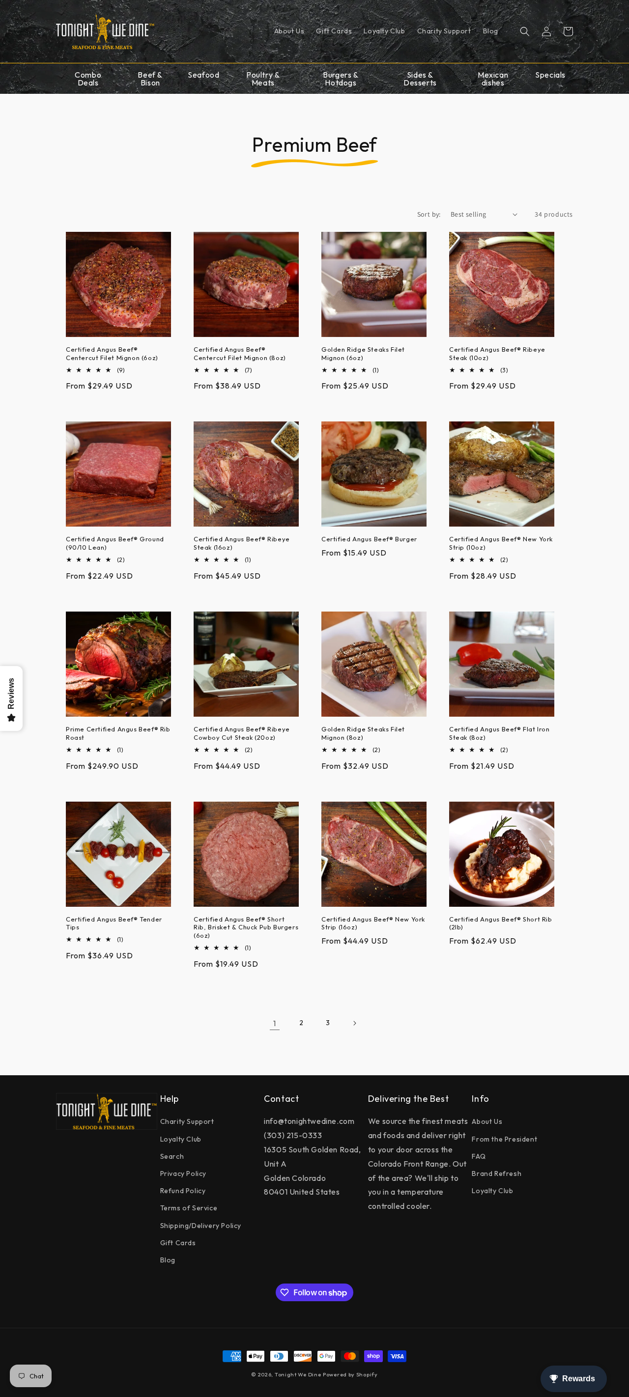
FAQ (479, 1156)
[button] (525, 31)
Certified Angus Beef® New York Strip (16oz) (373, 923)
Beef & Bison (150, 78)
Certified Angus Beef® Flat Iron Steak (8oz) (499, 733)
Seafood (203, 75)
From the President (504, 1139)
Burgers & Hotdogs (340, 78)
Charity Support (187, 1121)
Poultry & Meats (263, 78)
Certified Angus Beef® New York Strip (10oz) (501, 543)
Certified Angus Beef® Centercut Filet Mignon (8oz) (240, 353)
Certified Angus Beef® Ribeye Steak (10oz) (497, 353)
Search (172, 1156)
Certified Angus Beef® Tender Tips (114, 923)
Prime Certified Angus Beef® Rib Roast (118, 733)
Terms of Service (189, 1207)
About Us (487, 1121)
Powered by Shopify (350, 1374)
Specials (550, 75)
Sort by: (429, 214)
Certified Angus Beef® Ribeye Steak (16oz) (242, 543)
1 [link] (274, 1023)
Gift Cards (178, 1242)
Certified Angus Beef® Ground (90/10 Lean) (115, 543)
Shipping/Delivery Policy (200, 1225)
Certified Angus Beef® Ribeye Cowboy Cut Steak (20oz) (242, 733)
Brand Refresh (496, 1173)
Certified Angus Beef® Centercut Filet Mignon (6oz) (112, 353)
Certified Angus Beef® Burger (369, 539)
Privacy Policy (183, 1173)
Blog (167, 1260)
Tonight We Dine (298, 1374)
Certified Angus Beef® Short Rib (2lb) (500, 923)
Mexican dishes (493, 78)
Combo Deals (88, 78)
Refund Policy (183, 1190)
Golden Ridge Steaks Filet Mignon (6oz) (363, 353)
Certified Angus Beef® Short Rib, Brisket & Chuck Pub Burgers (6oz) (246, 927)
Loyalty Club (180, 1139)
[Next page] (354, 1023)
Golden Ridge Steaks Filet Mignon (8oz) (363, 733)
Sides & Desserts (420, 78)
